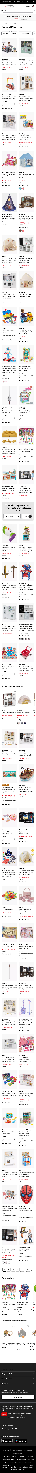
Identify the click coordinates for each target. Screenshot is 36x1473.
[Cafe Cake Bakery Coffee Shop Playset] (26, 121)
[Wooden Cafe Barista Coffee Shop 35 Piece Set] (9, 773)
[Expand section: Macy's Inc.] (18, 1383)
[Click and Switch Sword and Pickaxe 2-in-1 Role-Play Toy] (9, 571)
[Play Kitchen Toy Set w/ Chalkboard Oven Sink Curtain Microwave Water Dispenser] (9, 121)
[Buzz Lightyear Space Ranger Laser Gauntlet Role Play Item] (9, 533)
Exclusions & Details (13, 1417)
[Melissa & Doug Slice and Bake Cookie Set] (9, 1194)
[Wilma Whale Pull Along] (22, 1333)
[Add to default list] (15, 692)
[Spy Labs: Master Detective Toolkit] (26, 817)
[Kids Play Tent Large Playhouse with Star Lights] (26, 280)
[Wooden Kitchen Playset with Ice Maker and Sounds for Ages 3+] (26, 1079)
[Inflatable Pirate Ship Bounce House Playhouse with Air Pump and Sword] (26, 773)
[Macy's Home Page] (9, 6)
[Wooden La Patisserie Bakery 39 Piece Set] (9, 474)
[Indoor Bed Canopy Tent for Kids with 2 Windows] (24, 700)
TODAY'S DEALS (6, 1)
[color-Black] (3, 1262)
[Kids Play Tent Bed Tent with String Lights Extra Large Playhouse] (9, 244)
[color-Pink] (23, 188)
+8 (31, 639)
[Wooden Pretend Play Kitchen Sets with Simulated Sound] (26, 244)
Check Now (22, 1417)
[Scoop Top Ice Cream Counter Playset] (9, 160)
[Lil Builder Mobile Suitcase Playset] (26, 1235)
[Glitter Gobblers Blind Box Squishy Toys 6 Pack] (9, 1079)
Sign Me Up (18, 1397)
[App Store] (7, 1441)
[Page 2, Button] (32, 1270)
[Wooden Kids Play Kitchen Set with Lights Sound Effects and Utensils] (26, 82)
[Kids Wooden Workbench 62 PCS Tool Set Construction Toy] (26, 1158)
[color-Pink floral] (26, 639)
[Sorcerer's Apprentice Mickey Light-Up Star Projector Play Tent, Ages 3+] (9, 202)
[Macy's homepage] (2, 23)
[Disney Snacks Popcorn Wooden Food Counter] (9, 82)
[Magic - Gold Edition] (9, 932)
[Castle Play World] (8, 1333)
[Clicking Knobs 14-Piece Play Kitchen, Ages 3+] (9, 738)
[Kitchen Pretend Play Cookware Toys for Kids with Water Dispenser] (9, 612)
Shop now (24, 19)
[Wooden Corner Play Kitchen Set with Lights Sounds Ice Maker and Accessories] (26, 738)
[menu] (2, 6)
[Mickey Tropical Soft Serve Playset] (26, 354)
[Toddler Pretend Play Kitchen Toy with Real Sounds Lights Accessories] (9, 280)
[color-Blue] (20, 188)
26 (28, 1270)
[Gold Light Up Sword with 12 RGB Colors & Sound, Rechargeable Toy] (9, 971)
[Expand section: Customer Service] (18, 1369)
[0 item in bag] (33, 6)
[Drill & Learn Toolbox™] (9, 316)
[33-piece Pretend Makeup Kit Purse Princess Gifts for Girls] (26, 1043)
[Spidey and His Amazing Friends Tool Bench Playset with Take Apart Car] (26, 571)
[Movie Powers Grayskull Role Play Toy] (9, 395)
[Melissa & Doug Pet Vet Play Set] (9, 652)
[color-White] (20, 639)
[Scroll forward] (30, 516)
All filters (28, 508)
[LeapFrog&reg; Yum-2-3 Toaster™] (9, 1118)
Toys (6, 23)
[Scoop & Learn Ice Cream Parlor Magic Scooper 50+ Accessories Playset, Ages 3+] (26, 395)
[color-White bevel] (23, 639)
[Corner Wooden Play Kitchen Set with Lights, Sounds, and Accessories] (26, 971)
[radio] (20, 188)
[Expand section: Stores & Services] (18, 1378)
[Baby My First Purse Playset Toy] (26, 895)
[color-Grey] (22, 723)
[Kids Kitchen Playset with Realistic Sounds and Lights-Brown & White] (9, 700)
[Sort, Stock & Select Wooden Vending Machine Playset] (26, 1118)
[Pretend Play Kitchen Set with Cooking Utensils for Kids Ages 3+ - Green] (26, 47)
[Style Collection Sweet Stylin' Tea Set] (26, 932)
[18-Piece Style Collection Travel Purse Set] (9, 817)
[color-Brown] (20, 231)
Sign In (28, 6)
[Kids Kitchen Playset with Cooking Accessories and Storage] (9, 1158)
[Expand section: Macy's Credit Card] (18, 1373)
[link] (9, 64)
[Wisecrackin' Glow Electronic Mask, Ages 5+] (26, 1194)
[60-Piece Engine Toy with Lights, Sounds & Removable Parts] (26, 316)
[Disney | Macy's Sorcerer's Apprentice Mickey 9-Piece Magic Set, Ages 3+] (9, 856)
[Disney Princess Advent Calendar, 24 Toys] (26, 435)
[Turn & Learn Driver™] (9, 895)
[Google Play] (21, 1441)
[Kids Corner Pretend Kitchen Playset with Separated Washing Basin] (26, 474)
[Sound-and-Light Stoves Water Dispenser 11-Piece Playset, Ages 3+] (9, 1007)
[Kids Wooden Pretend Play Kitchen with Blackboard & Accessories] (9, 1235)
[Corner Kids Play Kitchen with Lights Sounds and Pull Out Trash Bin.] (26, 202)
